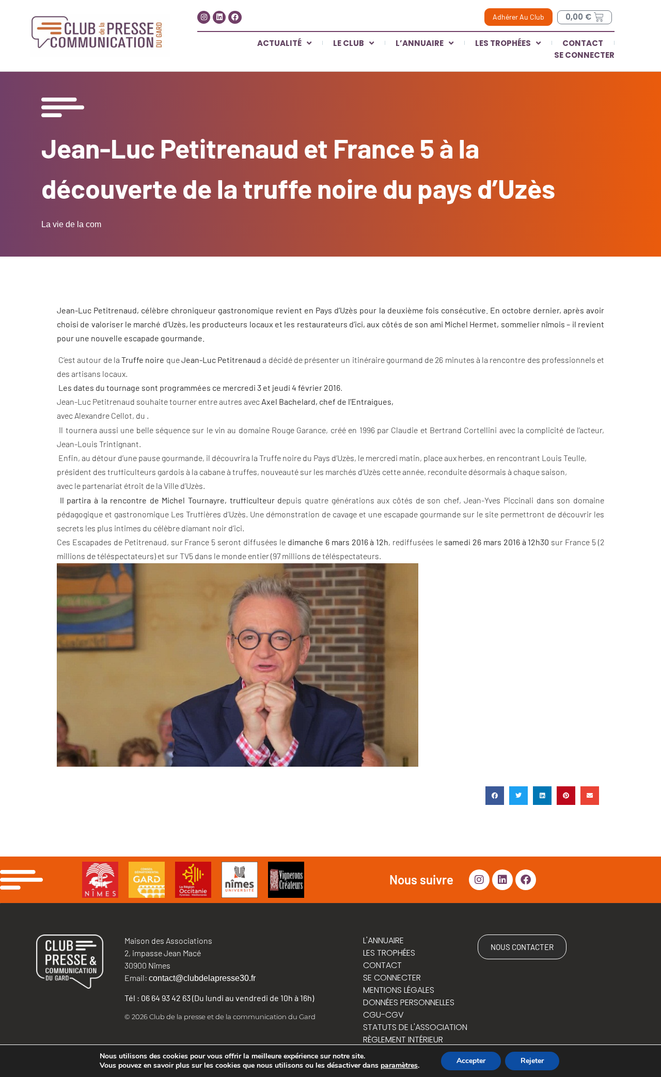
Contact (582, 43)
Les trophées (503, 43)
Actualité (279, 43)
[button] (494, 795)
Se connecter (584, 55)
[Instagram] (203, 17)
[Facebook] (234, 17)
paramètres (399, 1065)
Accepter (471, 1061)
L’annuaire (420, 43)
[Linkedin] (219, 17)
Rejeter (532, 1061)
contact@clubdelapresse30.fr (202, 978)
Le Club (348, 43)
